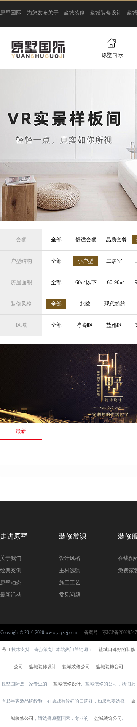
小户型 (85, 261)
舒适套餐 (86, 240)
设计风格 (69, 558)
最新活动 (10, 595)
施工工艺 (69, 582)
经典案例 (10, 570)
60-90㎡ (116, 282)
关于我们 (10, 558)
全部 (56, 240)
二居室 (114, 261)
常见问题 (69, 595)
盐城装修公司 (76, 666)
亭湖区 (85, 325)
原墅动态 (10, 582)
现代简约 (115, 304)
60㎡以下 (86, 282)
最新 (21, 431)
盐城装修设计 (106, 13)
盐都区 (114, 325)
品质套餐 (116, 240)
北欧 (85, 304)
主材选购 (69, 570)
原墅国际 (112, 55)
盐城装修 (74, 13)
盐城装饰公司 (109, 666)
